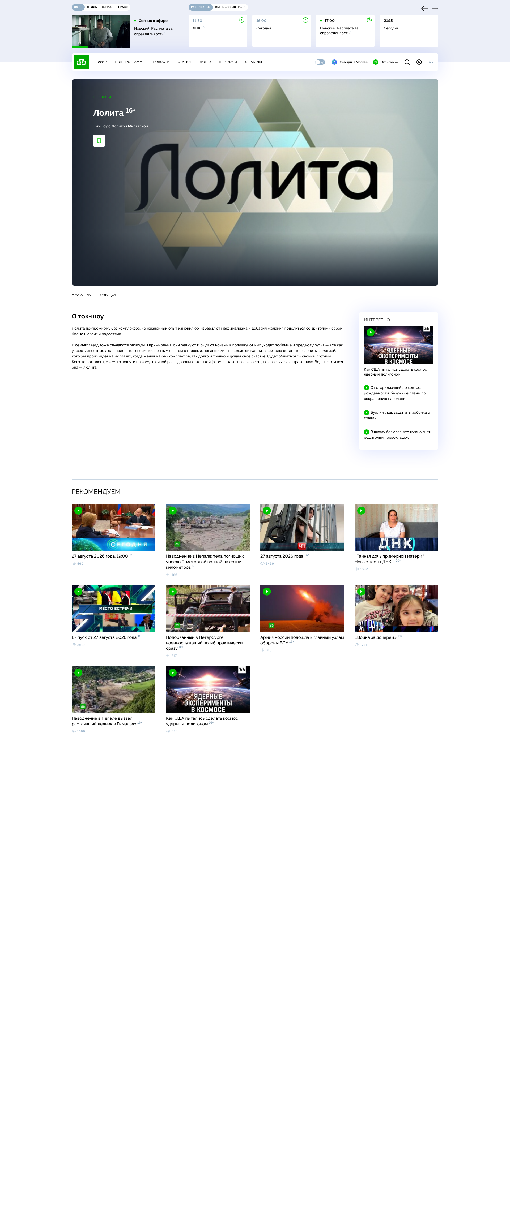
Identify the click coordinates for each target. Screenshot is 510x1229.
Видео (205, 62)
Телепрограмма (129, 62)
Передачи (228, 62)
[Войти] (419, 62)
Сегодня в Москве (354, 62)
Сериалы (253, 62)
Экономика (389, 62)
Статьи (184, 62)
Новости (161, 62)
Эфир (102, 62)
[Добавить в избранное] (99, 141)
